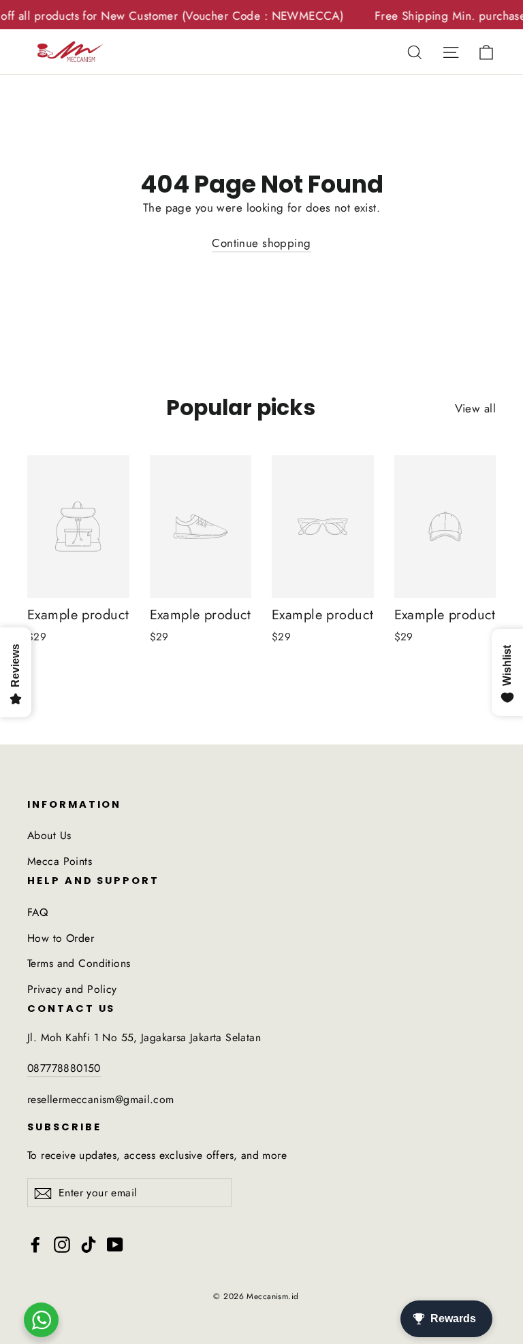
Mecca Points (59, 861)
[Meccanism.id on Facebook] (35, 1243)
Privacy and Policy (72, 989)
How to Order (60, 938)
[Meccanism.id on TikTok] (88, 1243)
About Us (49, 835)
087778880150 (64, 1068)
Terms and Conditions (79, 963)
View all (475, 408)
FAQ (37, 912)
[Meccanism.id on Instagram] (62, 1243)
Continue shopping (261, 243)
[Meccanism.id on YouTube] (115, 1243)
